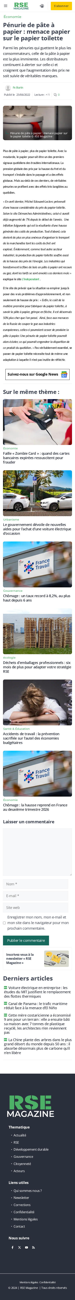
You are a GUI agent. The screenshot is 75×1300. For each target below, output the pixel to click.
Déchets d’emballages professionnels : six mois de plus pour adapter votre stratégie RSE (37, 667)
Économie (12, 17)
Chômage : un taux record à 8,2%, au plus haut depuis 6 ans (36, 598)
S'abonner (61, 6)
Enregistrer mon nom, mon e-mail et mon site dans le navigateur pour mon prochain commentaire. (38, 923)
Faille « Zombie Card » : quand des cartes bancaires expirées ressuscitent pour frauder (36, 458)
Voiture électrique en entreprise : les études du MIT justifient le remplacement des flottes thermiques (37, 992)
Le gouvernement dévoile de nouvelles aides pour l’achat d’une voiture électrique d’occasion (37, 529)
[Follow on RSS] (33, 1248)
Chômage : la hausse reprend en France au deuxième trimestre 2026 (35, 807)
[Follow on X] (19, 1248)
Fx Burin (18, 87)
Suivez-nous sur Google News (33, 374)
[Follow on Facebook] (12, 1248)
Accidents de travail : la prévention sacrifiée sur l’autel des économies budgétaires (31, 738)
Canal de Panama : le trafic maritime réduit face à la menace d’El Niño (35, 1005)
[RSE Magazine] (21, 6)
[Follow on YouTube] (26, 1248)
